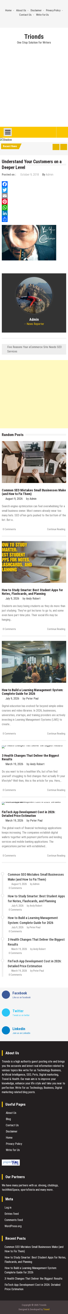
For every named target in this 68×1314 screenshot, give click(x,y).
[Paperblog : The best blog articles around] (11, 1164)
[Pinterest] (34, 202)
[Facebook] (34, 184)
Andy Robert (33, 598)
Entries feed (12, 1213)
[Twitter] (34, 190)
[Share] (34, 219)
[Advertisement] (34, 91)
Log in (8, 1207)
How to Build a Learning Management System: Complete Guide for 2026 (32, 692)
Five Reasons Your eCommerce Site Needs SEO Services (34, 349)
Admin (49, 174)
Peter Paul (32, 698)
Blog (8, 1119)
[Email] (34, 196)
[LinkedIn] (34, 213)
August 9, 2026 (14, 498)
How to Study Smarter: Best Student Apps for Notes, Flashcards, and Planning (32, 592)
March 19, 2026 (14, 764)
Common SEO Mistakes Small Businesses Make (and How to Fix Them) (34, 492)
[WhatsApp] (34, 207)
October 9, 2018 (29, 174)
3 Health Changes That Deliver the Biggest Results (30, 757)
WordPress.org (13, 1226)
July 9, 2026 (12, 598)
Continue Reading (56, 529)
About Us (21, 10)
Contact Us (25, 14)
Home (8, 10)
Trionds (34, 36)
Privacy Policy (53, 10)
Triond (46, 1309)
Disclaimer (36, 10)
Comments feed (14, 1220)
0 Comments (9, 529)
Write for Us (42, 14)
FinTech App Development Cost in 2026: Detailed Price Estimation (28, 814)
